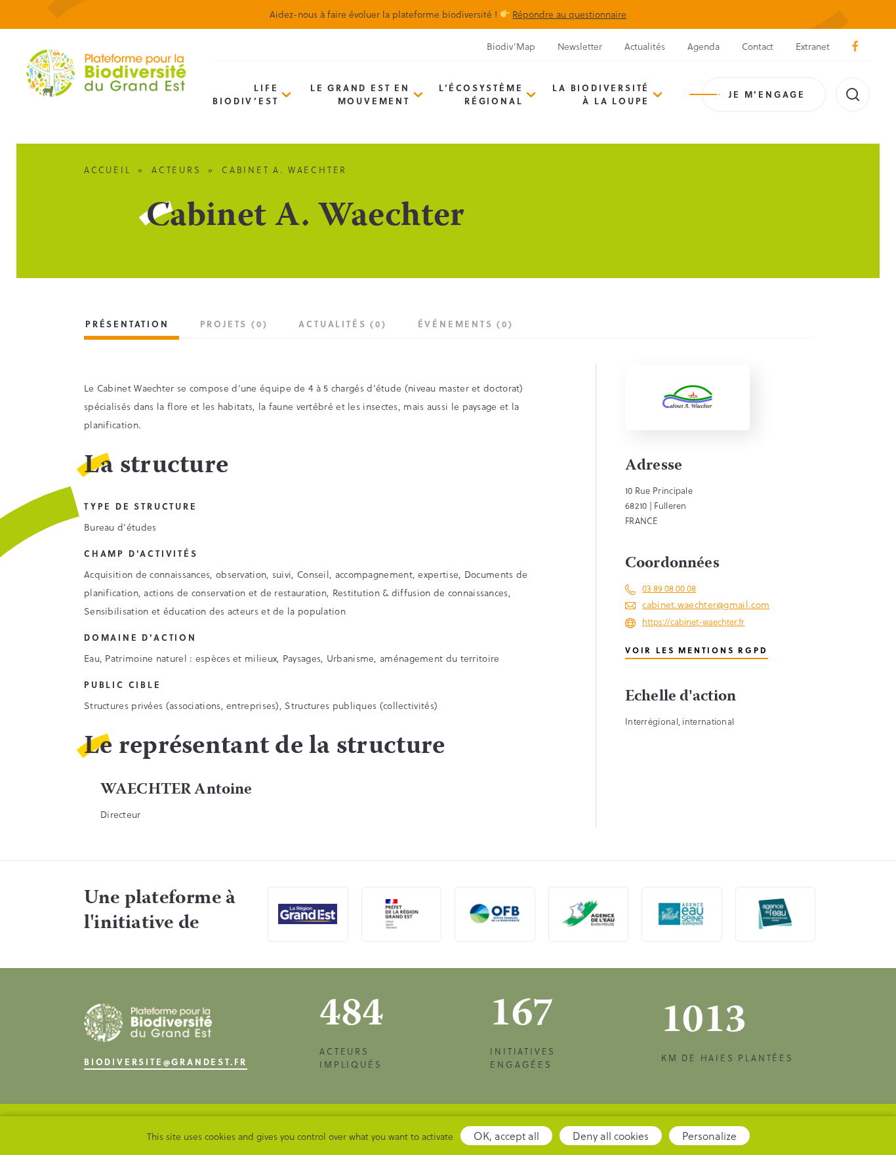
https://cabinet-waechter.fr (693, 621)
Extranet (813, 46)
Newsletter (580, 46)
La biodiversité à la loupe (600, 94)
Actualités (644, 46)
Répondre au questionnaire (569, 14)
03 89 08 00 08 (669, 588)
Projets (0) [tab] (234, 323)
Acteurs (176, 169)
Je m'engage (767, 94)
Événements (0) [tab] (466, 323)
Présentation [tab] (127, 323)
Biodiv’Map (511, 46)
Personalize (709, 1135)
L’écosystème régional (481, 94)
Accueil (107, 169)
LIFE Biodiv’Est (245, 94)
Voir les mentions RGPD (696, 650)
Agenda (703, 46)
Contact (757, 46)
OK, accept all (506, 1135)
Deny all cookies (611, 1135)
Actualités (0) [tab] (342, 323)
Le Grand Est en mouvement (360, 94)
